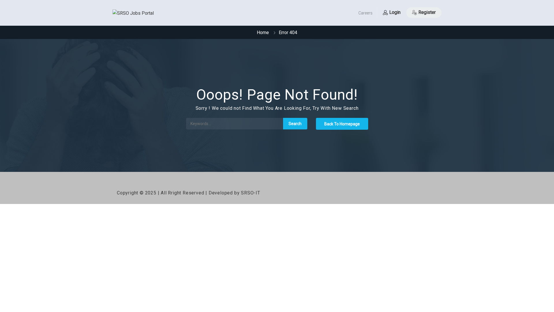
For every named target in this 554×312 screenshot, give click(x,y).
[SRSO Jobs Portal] (133, 13)
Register (427, 12)
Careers (365, 13)
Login (394, 12)
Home (263, 32)
